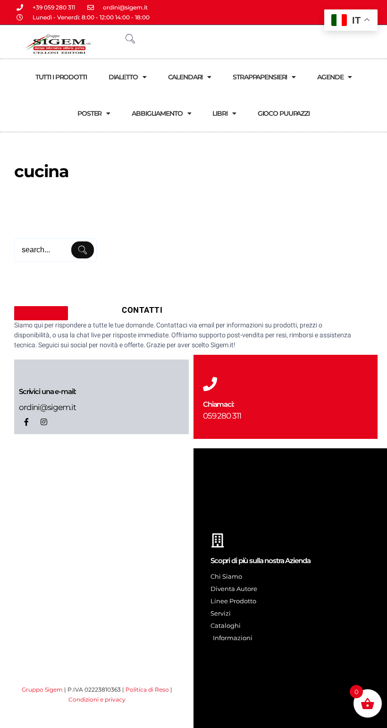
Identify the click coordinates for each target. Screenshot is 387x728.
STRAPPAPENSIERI (260, 77)
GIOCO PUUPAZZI (284, 113)
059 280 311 (222, 415)
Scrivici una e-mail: (47, 391)
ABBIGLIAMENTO (157, 113)
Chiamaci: (218, 404)
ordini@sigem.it (47, 407)
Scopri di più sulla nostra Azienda (260, 560)
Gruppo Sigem (42, 689)
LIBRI (219, 113)
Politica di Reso (147, 689)
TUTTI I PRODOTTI (61, 77)
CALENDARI (185, 77)
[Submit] (82, 249)
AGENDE (330, 77)
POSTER (89, 113)
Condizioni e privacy (97, 699)
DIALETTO (123, 77)
